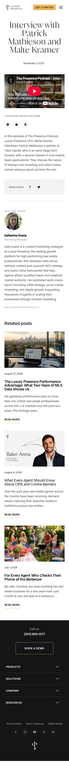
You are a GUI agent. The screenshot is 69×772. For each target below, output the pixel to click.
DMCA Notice (55, 723)
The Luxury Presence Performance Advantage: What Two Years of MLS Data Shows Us (33, 385)
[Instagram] (25, 732)
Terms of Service (35, 723)
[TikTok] (44, 732)
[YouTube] (34, 732)
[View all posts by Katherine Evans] (13, 221)
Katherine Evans (15, 235)
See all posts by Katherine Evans (20, 307)
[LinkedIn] (53, 732)
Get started (44, 7)
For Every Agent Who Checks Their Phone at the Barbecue (32, 577)
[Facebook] (16, 732)
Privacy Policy (14, 723)
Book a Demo (34, 648)
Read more (12, 419)
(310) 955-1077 (34, 634)
